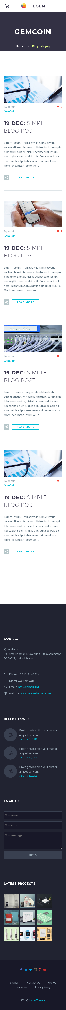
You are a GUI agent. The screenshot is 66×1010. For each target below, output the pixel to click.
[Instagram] (35, 969)
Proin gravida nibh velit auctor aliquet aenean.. (38, 751)
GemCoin (9, 111)
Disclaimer (21, 987)
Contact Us (33, 982)
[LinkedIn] (25, 969)
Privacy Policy (43, 987)
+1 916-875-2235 (28, 674)
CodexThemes (37, 1000)
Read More (25, 177)
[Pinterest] (40, 969)
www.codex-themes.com (35, 693)
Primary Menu (59, 6)
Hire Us (52, 982)
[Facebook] (21, 969)
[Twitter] (30, 969)
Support (14, 982)
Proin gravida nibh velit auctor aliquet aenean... (38, 733)
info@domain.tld (28, 687)
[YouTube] (44, 969)
